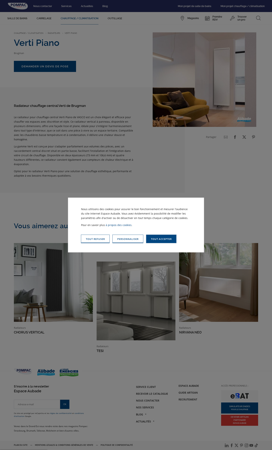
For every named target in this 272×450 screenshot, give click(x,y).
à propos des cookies (119, 225)
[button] (161, 239)
